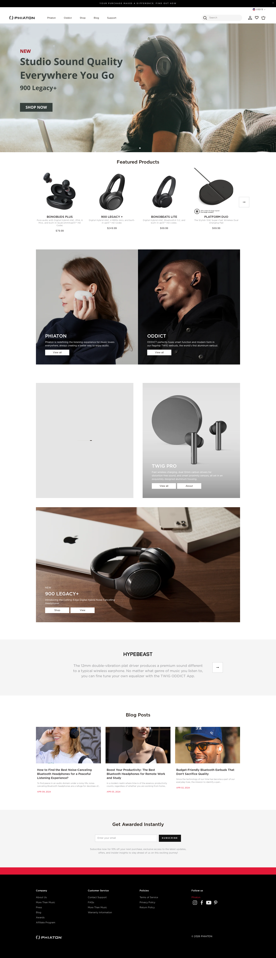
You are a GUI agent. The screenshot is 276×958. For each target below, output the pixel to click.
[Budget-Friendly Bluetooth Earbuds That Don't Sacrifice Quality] (207, 745)
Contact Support (97, 897)
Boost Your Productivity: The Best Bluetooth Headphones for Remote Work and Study (136, 774)
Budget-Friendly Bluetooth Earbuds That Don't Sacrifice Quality (205, 772)
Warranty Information (100, 913)
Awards (40, 918)
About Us (41, 897)
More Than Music (45, 902)
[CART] (263, 18)
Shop (83, 18)
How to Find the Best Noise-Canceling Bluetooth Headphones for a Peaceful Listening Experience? (64, 774)
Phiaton (51, 18)
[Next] (244, 202)
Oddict (68, 18)
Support (111, 18)
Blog (96, 18)
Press (39, 908)
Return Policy (147, 908)
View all (57, 353)
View (82, 610)
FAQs (91, 902)
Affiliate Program (45, 923)
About (189, 486)
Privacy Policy (147, 902)
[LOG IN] (250, 18)
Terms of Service (149, 897)
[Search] (205, 18)
